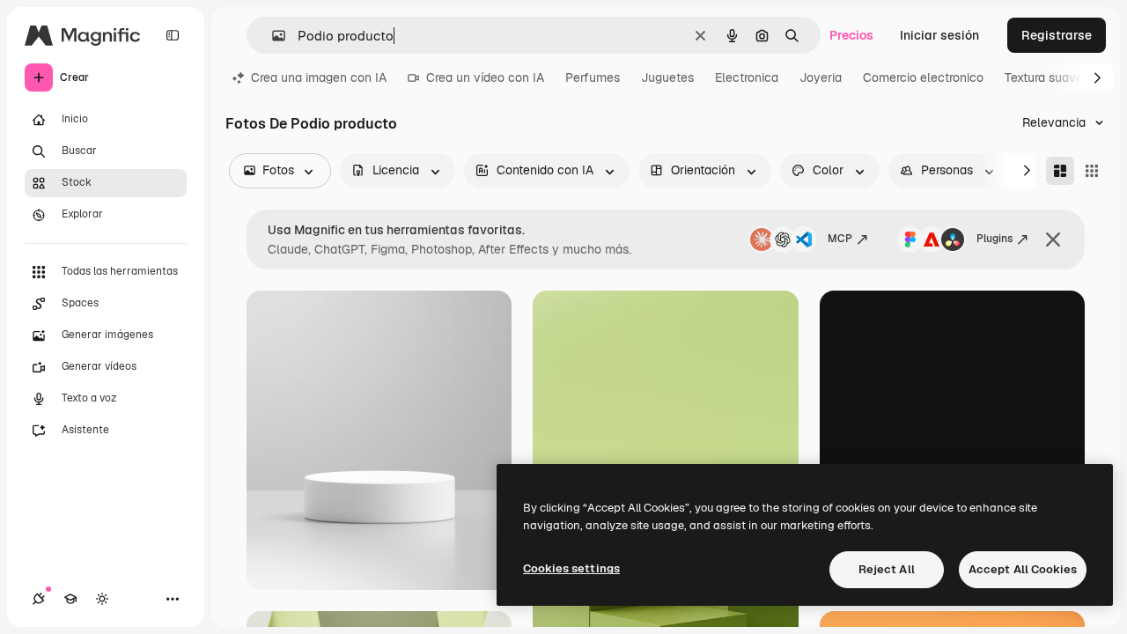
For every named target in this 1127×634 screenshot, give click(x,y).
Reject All (886, 569)
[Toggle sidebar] (172, 35)
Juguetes (667, 77)
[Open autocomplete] (271, 35)
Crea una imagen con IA (319, 77)
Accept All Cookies (1023, 569)
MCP (840, 239)
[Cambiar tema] (102, 599)
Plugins (994, 239)
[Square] (1092, 171)
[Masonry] (1060, 171)
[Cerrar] (1053, 239)
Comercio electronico (923, 77)
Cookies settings (571, 568)
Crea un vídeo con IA (485, 77)
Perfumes (592, 77)
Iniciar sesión (939, 35)
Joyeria (820, 77)
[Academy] (70, 599)
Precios (851, 35)
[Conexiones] (39, 599)
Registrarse (1056, 35)
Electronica (746, 77)
